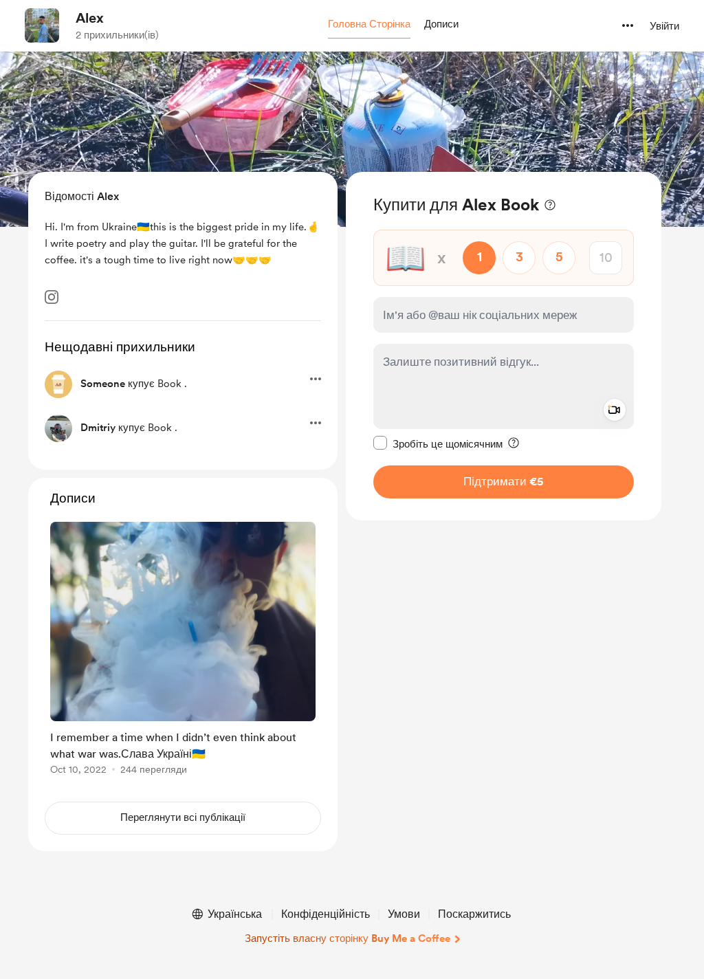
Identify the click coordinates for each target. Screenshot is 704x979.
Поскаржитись (474, 914)
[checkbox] (438, 443)
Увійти (664, 26)
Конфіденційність (325, 914)
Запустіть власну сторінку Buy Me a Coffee (347, 938)
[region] (503, 346)
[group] (183, 650)
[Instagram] (51, 297)
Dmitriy (98, 427)
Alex (90, 18)
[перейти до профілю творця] (42, 25)
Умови (404, 914)
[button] (369, 25)
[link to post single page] (183, 650)
